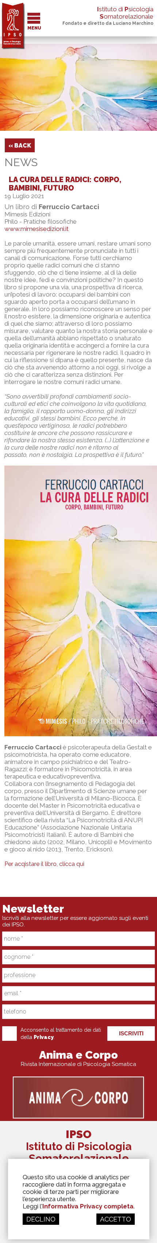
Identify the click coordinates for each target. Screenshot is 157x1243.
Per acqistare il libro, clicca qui (44, 863)
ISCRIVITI (131, 1033)
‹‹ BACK (19, 145)
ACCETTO (115, 1219)
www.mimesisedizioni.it (36, 228)
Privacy (44, 1037)
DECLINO (40, 1219)
